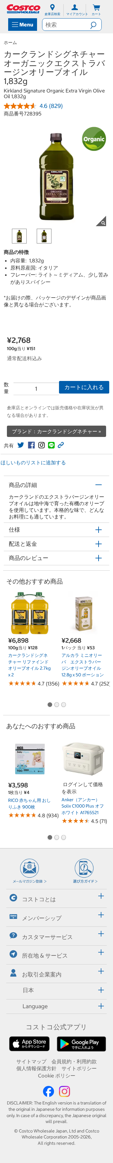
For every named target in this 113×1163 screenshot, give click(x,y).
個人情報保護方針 (36, 1068)
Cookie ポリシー (56, 1075)
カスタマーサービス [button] (47, 936)
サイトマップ (31, 1061)
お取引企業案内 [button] (42, 974)
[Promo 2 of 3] (56, 704)
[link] (20, 445)
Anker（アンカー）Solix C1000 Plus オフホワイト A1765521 (83, 806)
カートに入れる (84, 387)
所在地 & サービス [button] (45, 955)
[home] (23, 9)
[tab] (56, 897)
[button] (95, 25)
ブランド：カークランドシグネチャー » (56, 431)
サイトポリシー (79, 1068)
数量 (6, 387)
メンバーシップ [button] (42, 918)
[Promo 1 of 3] (49, 704)
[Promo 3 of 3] (63, 704)
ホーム (10, 42)
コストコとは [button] (39, 899)
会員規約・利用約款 (74, 1061)
